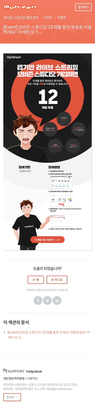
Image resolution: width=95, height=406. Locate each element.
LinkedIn (57, 300)
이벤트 (48, 17)
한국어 (10, 397)
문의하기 (83, 7)
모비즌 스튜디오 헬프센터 (21, 17)
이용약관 (32, 378)
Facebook (38, 300)
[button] (36, 280)
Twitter (47, 300)
